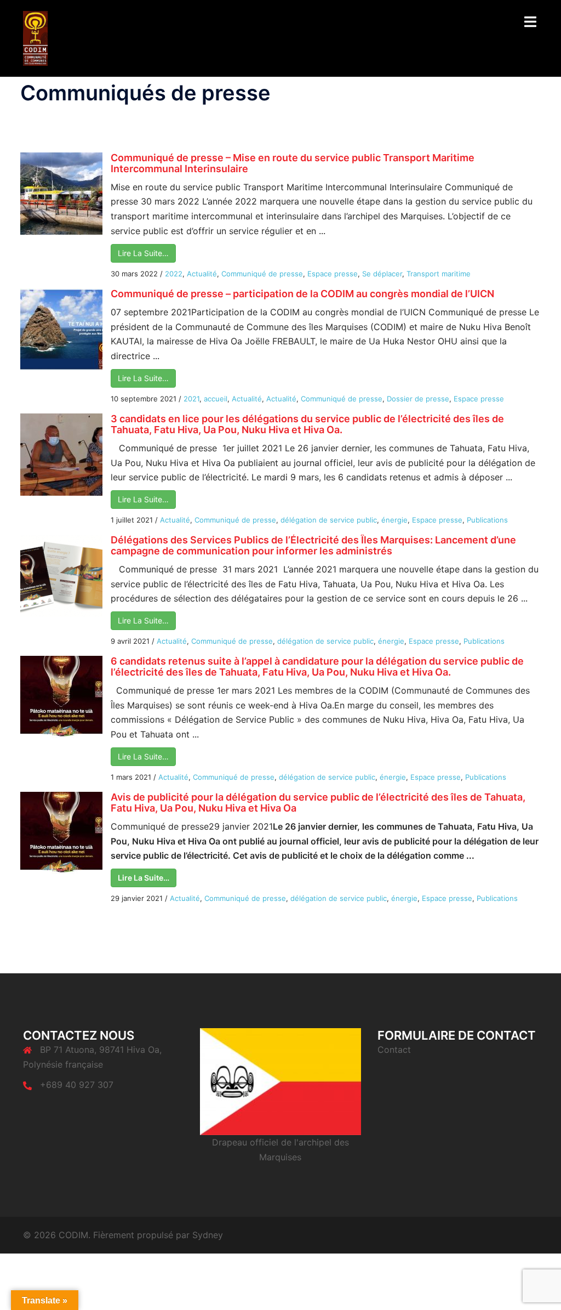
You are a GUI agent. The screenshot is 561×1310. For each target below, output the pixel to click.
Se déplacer (382, 273)
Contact (394, 1049)
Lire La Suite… (143, 253)
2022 (173, 273)
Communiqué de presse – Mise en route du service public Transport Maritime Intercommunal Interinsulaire (292, 163)
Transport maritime (439, 273)
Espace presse (332, 273)
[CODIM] (35, 37)
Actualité (202, 273)
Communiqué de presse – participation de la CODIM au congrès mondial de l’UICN (302, 293)
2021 (191, 398)
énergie (394, 519)
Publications (487, 519)
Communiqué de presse (262, 273)
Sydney (207, 1234)
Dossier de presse (418, 398)
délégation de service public (328, 519)
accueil (215, 398)
